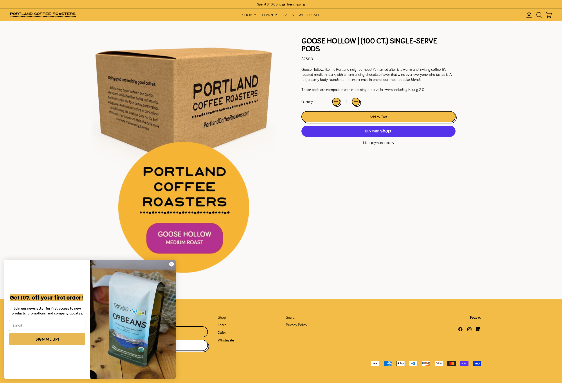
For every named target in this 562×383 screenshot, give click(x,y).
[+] (356, 102)
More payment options (378, 142)
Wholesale (309, 14)
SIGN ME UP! (47, 339)
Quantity (307, 101)
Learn (222, 324)
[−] (336, 102)
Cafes (288, 14)
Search (291, 317)
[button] (538, 14)
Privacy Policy (296, 324)
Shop (222, 317)
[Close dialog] (171, 264)
